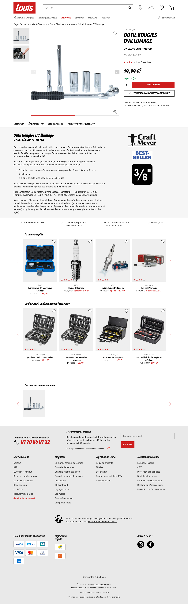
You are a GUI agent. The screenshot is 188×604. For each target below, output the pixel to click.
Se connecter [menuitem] (168, 18)
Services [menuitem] (106, 18)
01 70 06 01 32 (35, 442)
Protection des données (148, 471)
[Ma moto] (151, 8)
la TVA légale (145, 102)
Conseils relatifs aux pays (67, 471)
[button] (130, 8)
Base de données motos (25, 476)
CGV (139, 467)
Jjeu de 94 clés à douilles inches (40, 357)
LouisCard (18, 489)
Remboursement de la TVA (109, 476)
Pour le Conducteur (64, 498)
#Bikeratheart (61, 485)
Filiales (99, 467)
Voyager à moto (62, 489)
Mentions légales (145, 463)
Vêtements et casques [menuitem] (23, 18)
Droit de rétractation (147, 476)
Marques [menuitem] (79, 18)
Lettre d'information (23, 480)
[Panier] (172, 8)
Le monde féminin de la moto (69, 463)
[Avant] (117, 72)
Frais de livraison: (130, 105)
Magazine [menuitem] (92, 18)
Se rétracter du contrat (24, 498)
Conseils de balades (64, 467)
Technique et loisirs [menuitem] (47, 18)
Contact (17, 463)
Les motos (60, 494)
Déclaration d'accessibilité (150, 485)
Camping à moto (63, 502)
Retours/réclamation (23, 494)
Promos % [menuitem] (66, 18)
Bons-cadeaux (20, 485)
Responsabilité (103, 480)
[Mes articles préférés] (161, 8)
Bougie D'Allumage (76, 288)
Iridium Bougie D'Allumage (113, 288)
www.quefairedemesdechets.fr (102, 521)
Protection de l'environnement (151, 489)
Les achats (101, 471)
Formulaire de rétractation (149, 480)
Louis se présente (104, 463)
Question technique (22, 471)
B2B (15, 467)
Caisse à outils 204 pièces (112, 357)
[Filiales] (140, 8)
